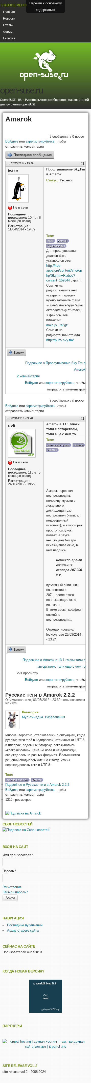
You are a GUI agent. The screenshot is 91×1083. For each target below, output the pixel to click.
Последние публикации (24, 925)
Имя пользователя (18, 855)
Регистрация (12, 887)
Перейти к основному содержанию (45, 6)
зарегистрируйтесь (40, 141)
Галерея (9, 38)
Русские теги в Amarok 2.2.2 (40, 695)
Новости (9, 18)
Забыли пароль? (15, 892)
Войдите (11, 141)
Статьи (8, 25)
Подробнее (37, 785)
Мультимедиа (56, 245)
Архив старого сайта (23, 930)
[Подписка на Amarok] (23, 813)
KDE (50, 240)
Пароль (9, 871)
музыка (78, 445)
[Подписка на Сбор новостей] (26, 830)
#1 (82, 164)
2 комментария (28, 376)
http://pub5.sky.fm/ (60, 340)
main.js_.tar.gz (57, 325)
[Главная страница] (43, 80)
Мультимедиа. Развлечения (43, 717)
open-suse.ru (21, 91)
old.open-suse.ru (17, 779)
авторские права (58, 445)
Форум (7, 32)
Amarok (62, 240)
